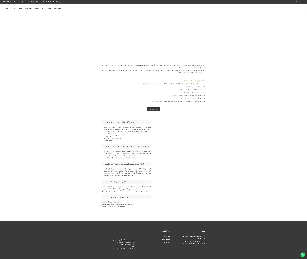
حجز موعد (167, 242)
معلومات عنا (166, 236)
